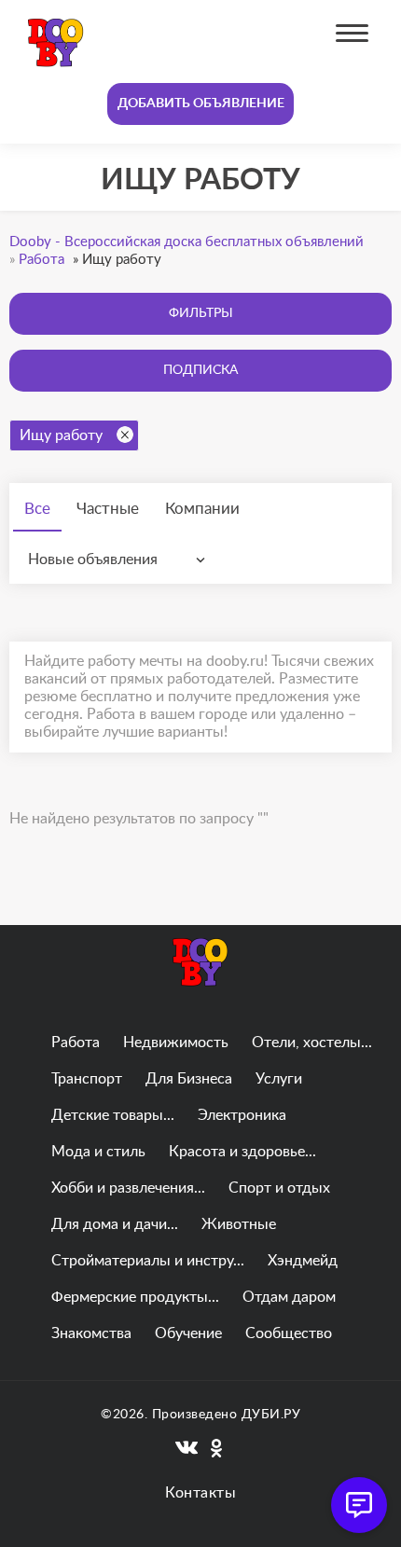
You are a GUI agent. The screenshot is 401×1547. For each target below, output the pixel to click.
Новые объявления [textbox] (93, 559)
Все (37, 509)
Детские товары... (112, 1115)
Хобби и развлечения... (128, 1188)
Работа (75, 1042)
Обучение (188, 1333)
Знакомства (91, 1333)
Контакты (200, 1492)
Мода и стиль (98, 1151)
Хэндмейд (303, 1260)
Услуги (279, 1078)
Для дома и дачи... (114, 1224)
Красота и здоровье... (242, 1151)
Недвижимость (175, 1042)
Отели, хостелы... (312, 1042)
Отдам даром (289, 1297)
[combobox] (120, 559)
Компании (202, 509)
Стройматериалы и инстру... (147, 1260)
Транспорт (86, 1078)
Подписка (200, 370)
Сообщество (288, 1333)
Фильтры (201, 313)
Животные (238, 1224)
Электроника (242, 1115)
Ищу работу (61, 435)
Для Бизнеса (188, 1078)
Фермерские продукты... (135, 1297)
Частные (107, 509)
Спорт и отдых (279, 1188)
